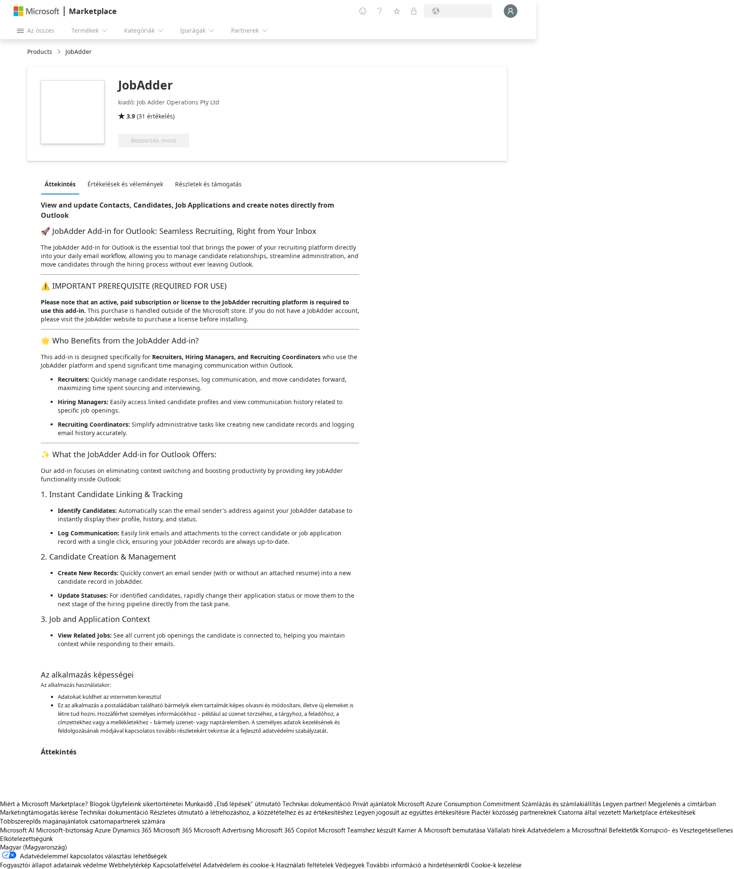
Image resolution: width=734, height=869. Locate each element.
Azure (103, 830)
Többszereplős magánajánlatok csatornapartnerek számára (82, 821)
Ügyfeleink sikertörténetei (147, 803)
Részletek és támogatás (208, 184)
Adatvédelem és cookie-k (238, 865)
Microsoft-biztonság (64, 830)
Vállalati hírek (506, 830)
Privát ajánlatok (374, 803)
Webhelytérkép (130, 865)
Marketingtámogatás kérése (39, 812)
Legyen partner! (624, 803)
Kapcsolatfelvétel (177, 865)
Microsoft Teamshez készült (357, 830)
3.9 (131, 116)
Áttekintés (60, 184)
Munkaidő (198, 803)
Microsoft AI (17, 830)
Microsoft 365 (172, 830)
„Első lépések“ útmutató (247, 803)
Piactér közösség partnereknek (513, 812)
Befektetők (623, 830)
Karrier (407, 830)
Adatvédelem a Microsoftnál (567, 830)
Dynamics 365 (132, 830)
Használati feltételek (304, 865)
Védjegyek (349, 865)
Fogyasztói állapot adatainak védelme (53, 865)
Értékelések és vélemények (125, 184)
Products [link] (39, 52)
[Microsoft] (36, 11)
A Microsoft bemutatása (452, 830)
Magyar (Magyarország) (33, 847)
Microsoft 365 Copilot (286, 830)
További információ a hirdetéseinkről (417, 865)
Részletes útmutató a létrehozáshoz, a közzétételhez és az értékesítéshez (251, 812)
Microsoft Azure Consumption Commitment (460, 803)
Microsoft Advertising (224, 830)
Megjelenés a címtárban (682, 803)
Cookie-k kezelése (496, 865)
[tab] (62, 183)
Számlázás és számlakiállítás (561, 803)
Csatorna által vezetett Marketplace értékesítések (626, 812)
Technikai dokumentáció (316, 803)
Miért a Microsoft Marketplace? (44, 803)
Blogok (100, 803)
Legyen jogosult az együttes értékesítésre (412, 812)
